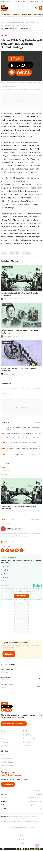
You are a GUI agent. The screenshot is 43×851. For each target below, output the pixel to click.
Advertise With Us (6, 758)
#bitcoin (4, 253)
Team (2, 738)
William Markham (14, 529)
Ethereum (37, 389)
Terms (21, 835)
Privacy (21, 839)
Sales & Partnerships (7, 765)
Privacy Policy (27, 735)
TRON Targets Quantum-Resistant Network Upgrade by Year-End (22, 428)
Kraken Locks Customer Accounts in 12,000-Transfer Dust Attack (23, 450)
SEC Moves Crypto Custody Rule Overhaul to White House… (24, 438)
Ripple (12, 393)
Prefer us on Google (8, 542)
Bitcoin (4, 36)
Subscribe (9, 654)
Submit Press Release (7, 762)
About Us (4, 735)
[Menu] (40, 8)
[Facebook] (7, 550)
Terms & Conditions (29, 738)
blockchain (4, 474)
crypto (4, 393)
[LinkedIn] (12, 550)
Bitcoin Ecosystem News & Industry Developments (15, 25)
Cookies (21, 843)
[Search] (36, 8)
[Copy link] (22, 550)
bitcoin (3, 467)
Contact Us (4, 742)
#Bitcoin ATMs (14, 253)
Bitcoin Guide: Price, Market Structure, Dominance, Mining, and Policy (20, 22)
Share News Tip (6, 746)
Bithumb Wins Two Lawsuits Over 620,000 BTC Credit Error (23, 433)
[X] (2, 550)
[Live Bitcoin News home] (4, 8)
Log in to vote (21, 596)
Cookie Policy (27, 742)
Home (2, 19)
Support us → (8, 784)
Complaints (26, 746)
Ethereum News (26, 14)
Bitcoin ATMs (5, 471)
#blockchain (26, 253)
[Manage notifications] (37, 846)
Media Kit (3, 755)
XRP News (16, 14)
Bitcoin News (6, 14)
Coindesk (34, 155)
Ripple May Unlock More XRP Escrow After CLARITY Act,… (23, 455)
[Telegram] (17, 550)
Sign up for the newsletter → (13, 724)
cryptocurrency (25, 389)
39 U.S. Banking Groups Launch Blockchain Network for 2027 (22, 443)
